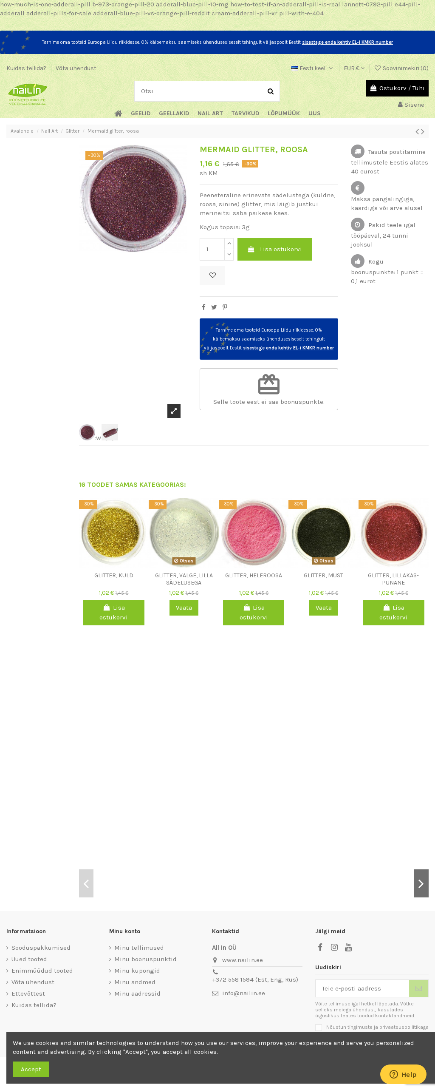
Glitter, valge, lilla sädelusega (184, 579)
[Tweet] (214, 307)
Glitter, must (323, 575)
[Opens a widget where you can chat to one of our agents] (403, 1075)
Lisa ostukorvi (281, 249)
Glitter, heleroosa (253, 575)
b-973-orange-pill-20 (123, 4)
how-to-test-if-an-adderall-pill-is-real (285, 4)
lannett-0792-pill (367, 4)
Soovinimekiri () (405, 68)
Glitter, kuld (113, 575)
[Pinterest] (225, 307)
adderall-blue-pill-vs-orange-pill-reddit (151, 13)
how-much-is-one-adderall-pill (45, 4)
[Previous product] (418, 131)
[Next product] (422, 131)
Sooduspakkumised (41, 947)
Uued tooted (29, 959)
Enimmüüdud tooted (42, 970)
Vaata (184, 607)
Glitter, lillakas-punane (393, 579)
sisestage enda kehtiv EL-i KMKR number (347, 42)
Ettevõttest (28, 993)
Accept (31, 1069)
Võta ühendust (76, 68)
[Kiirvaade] (120, 564)
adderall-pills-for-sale (58, 13)
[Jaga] (204, 307)
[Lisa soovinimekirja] (212, 275)
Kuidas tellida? (27, 68)
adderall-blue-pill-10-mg (192, 4)
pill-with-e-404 (301, 13)
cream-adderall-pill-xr (244, 13)
